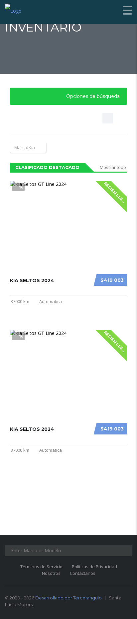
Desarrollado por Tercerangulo (68, 597)
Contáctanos (82, 573)
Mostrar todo (113, 167)
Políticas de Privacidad (94, 567)
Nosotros (51, 573)
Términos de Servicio (41, 567)
